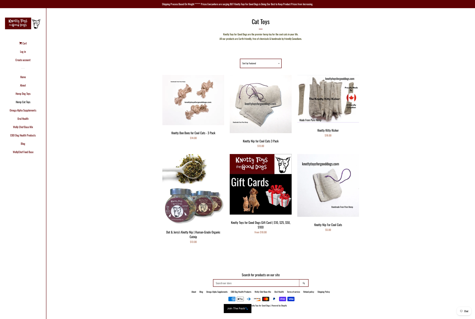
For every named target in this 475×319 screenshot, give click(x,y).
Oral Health (23, 118)
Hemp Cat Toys (23, 102)
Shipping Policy (323, 291)
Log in (23, 51)
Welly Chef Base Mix (23, 127)
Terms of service (293, 291)
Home (23, 77)
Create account (23, 60)
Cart (24, 43)
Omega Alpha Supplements (23, 110)
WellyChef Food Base (23, 152)
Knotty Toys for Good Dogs (260, 305)
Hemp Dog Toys (23, 93)
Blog (23, 143)
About (23, 85)
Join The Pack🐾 (237, 308)
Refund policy (308, 291)
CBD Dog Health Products (23, 135)
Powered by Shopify (279, 305)
